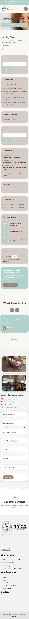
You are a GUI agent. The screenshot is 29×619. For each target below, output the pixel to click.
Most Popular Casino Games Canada (12, 88)
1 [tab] (12, 339)
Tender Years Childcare (16, 614)
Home (4, 24)
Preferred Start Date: (8, 467)
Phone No (5, 458)
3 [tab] (15, 339)
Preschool (5, 583)
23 (5, 232)
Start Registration (10, 285)
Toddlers (5, 580)
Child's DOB (9, 423)
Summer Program (7, 588)
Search (5, 58)
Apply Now (8, 477)
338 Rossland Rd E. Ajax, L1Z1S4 (15, 1)
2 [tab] (13, 339)
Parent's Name (9, 432)
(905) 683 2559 (13, 3)
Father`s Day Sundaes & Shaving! (18, 239)
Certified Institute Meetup (16, 232)
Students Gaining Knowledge (15, 224)
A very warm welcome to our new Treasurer (13, 260)
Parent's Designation (11, 441)
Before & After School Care (9, 586)
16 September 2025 (8, 155)
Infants (4, 577)
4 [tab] (16, 339)
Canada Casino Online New (9, 85)
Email (7, 450)
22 (5, 240)
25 (5, 224)
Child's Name (9, 414)
